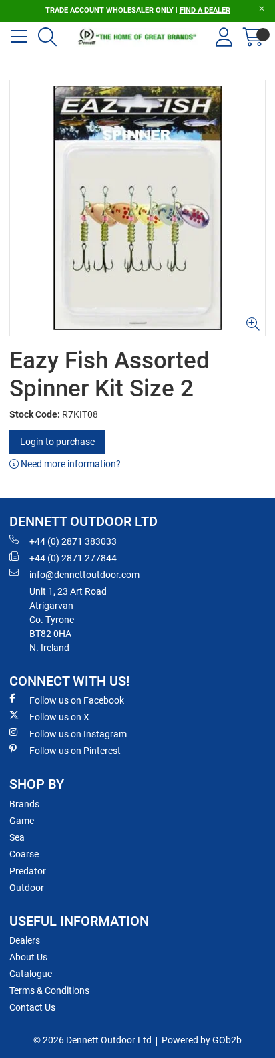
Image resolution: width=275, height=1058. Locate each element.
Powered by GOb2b (202, 1040)
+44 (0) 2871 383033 (73, 541)
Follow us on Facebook (76, 700)
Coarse (24, 854)
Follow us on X (59, 717)
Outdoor (26, 887)
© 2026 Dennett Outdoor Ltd (92, 1040)
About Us (28, 957)
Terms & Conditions (49, 990)
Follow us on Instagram (78, 734)
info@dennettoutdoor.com (84, 574)
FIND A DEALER (205, 10)
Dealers (24, 940)
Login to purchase (57, 441)
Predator (27, 871)
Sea (17, 837)
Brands (24, 804)
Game (21, 820)
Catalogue (30, 973)
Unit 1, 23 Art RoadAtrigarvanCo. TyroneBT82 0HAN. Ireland (68, 619)
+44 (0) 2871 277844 (73, 558)
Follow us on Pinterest (75, 750)
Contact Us (32, 1007)
